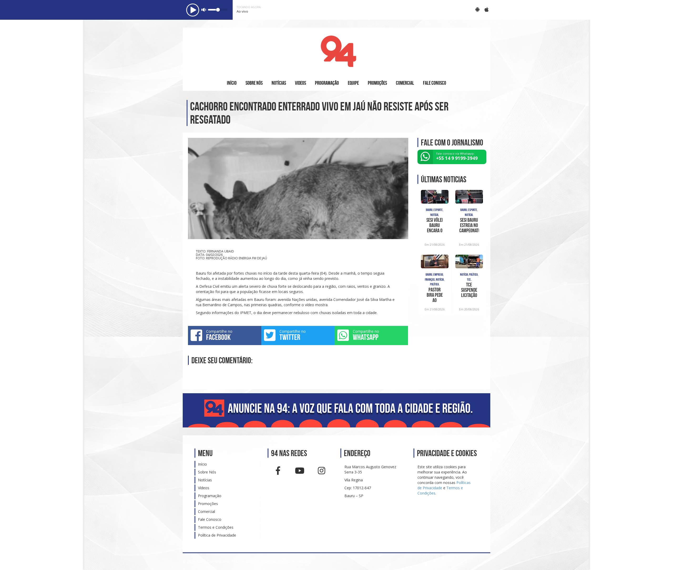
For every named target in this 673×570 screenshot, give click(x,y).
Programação (209, 495)
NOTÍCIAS (279, 83)
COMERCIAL (405, 83)
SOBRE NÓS (254, 83)
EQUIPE (353, 83)
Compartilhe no (219, 335)
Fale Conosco (209, 519)
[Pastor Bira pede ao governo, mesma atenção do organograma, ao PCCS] (434, 261)
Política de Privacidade (217, 535)
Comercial (206, 511)
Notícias (205, 479)
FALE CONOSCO (434, 83)
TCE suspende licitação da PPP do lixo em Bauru (469, 290)
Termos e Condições (215, 527)
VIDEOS (300, 83)
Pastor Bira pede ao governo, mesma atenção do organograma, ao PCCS (435, 295)
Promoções (208, 503)
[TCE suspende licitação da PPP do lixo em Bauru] (469, 261)
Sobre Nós (207, 472)
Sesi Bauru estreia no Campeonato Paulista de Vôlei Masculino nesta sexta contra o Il (469, 225)
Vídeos (203, 487)
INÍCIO (232, 83)
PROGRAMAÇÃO (327, 83)
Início (202, 464)
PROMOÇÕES (377, 83)
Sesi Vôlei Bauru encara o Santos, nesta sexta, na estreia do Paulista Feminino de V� (434, 225)
